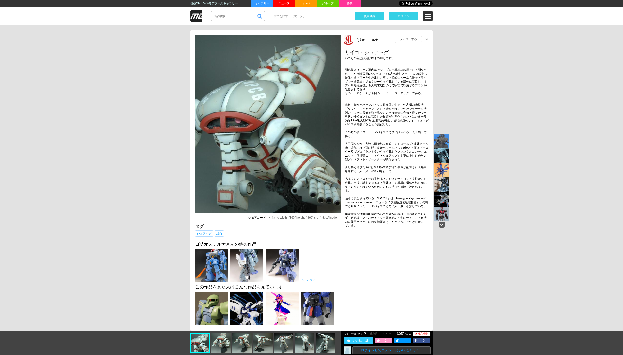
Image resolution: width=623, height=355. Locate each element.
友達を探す (281, 16)
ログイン (403, 16)
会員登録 (369, 16)
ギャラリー (262, 3)
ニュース (284, 3)
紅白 (219, 233)
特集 (350, 3)
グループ (328, 3)
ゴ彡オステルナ (366, 40)
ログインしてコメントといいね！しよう (391, 350)
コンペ (306, 3)
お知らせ (299, 16)
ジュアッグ (204, 233)
